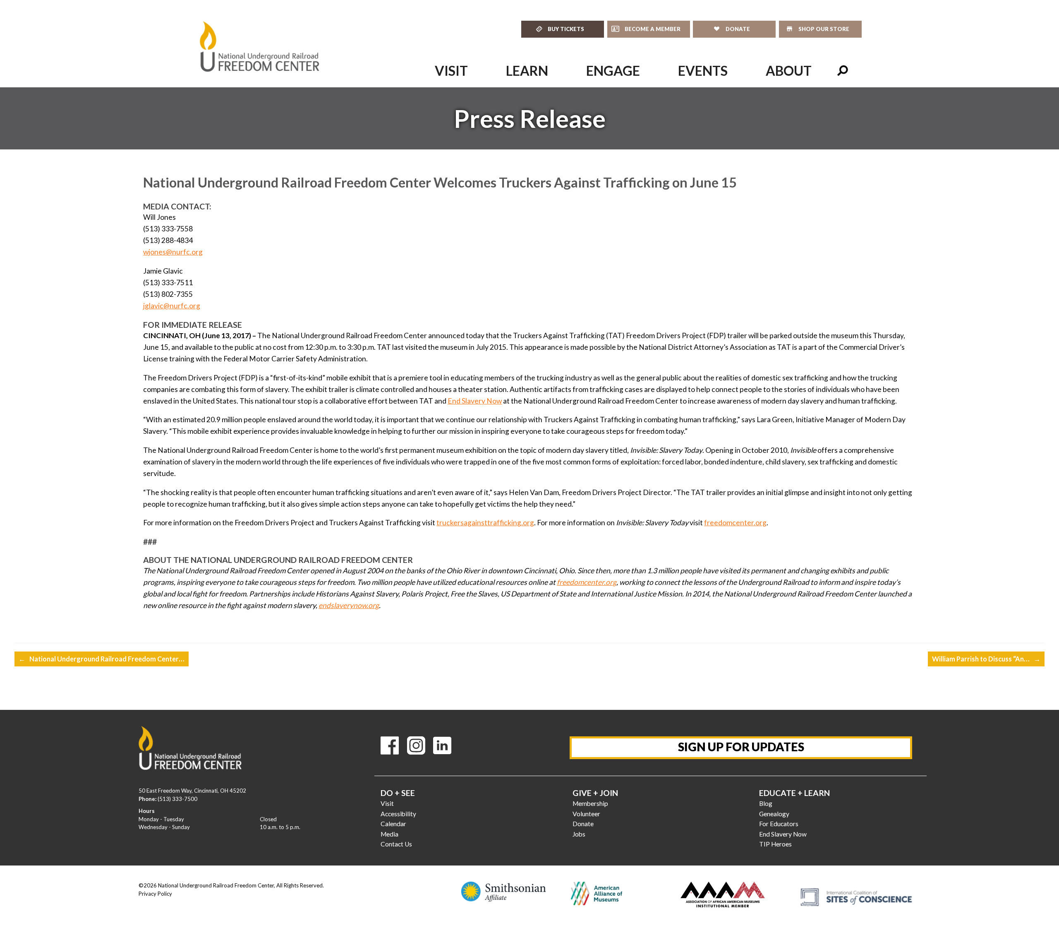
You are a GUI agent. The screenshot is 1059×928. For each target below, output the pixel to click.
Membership (590, 803)
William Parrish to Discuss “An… (986, 659)
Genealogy (774, 813)
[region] (529, 118)
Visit (387, 803)
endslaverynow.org (349, 605)
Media (389, 834)
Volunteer (586, 813)
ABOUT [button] (789, 71)
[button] (842, 71)
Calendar (393, 823)
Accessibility (398, 813)
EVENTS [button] (703, 71)
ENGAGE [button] (613, 71)
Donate (583, 823)
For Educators (778, 823)
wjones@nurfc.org (173, 252)
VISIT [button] (451, 71)
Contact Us (396, 844)
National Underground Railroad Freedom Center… (101, 659)
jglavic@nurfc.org (171, 305)
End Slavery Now (475, 401)
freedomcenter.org (735, 522)
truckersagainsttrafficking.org (485, 522)
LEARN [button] (527, 71)
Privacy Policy (155, 893)
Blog (765, 803)
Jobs (579, 834)
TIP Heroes (775, 844)
